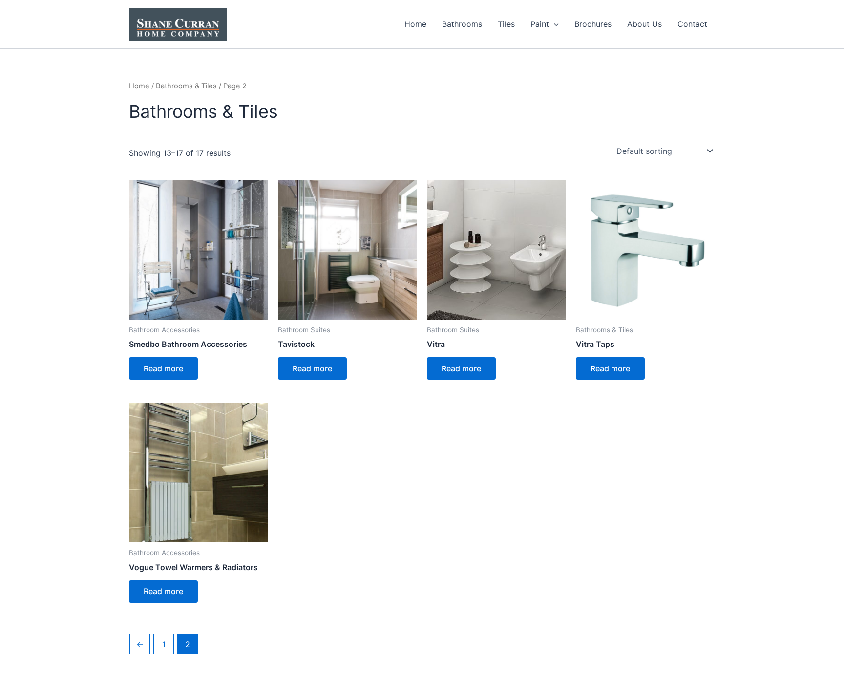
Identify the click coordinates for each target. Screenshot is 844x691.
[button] (554, 23)
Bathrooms (462, 24)
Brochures (593, 24)
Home (415, 24)
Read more (163, 368)
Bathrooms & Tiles (186, 86)
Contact (692, 24)
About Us (644, 24)
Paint (539, 24)
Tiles (506, 24)
